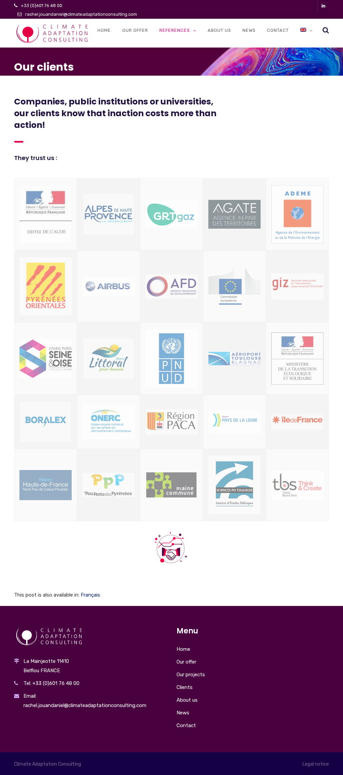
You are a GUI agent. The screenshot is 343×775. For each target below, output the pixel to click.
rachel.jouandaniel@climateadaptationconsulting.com (81, 14)
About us (219, 30)
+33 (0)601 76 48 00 (41, 5)
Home (104, 30)
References (174, 30)
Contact (278, 30)
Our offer (135, 30)
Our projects (191, 675)
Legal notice (315, 764)
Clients (185, 687)
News (249, 30)
